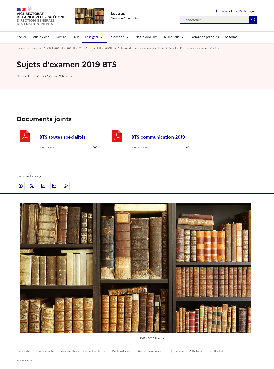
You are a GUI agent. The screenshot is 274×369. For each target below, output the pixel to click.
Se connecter (24, 360)
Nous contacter (45, 351)
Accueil (22, 37)
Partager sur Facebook (21, 186)
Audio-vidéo (41, 37)
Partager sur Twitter (32, 186)
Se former (232, 37)
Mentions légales (121, 351)
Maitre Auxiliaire (146, 37)
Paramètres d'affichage (237, 11)
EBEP (75, 37)
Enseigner (91, 37)
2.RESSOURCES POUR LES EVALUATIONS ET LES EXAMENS (81, 48)
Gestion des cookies (149, 351)
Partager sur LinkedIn (43, 186)
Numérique (171, 37)
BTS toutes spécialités (62, 137)
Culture (61, 37)
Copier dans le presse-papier (66, 186)
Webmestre (65, 76)
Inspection (117, 37)
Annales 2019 (176, 48)
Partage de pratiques (205, 37)
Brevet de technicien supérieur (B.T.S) (142, 48)
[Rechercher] (253, 20)
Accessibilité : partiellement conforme (83, 351)
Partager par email (54, 186)
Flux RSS (218, 351)
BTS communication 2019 (158, 137)
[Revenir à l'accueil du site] (135, 268)
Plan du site (23, 351)
